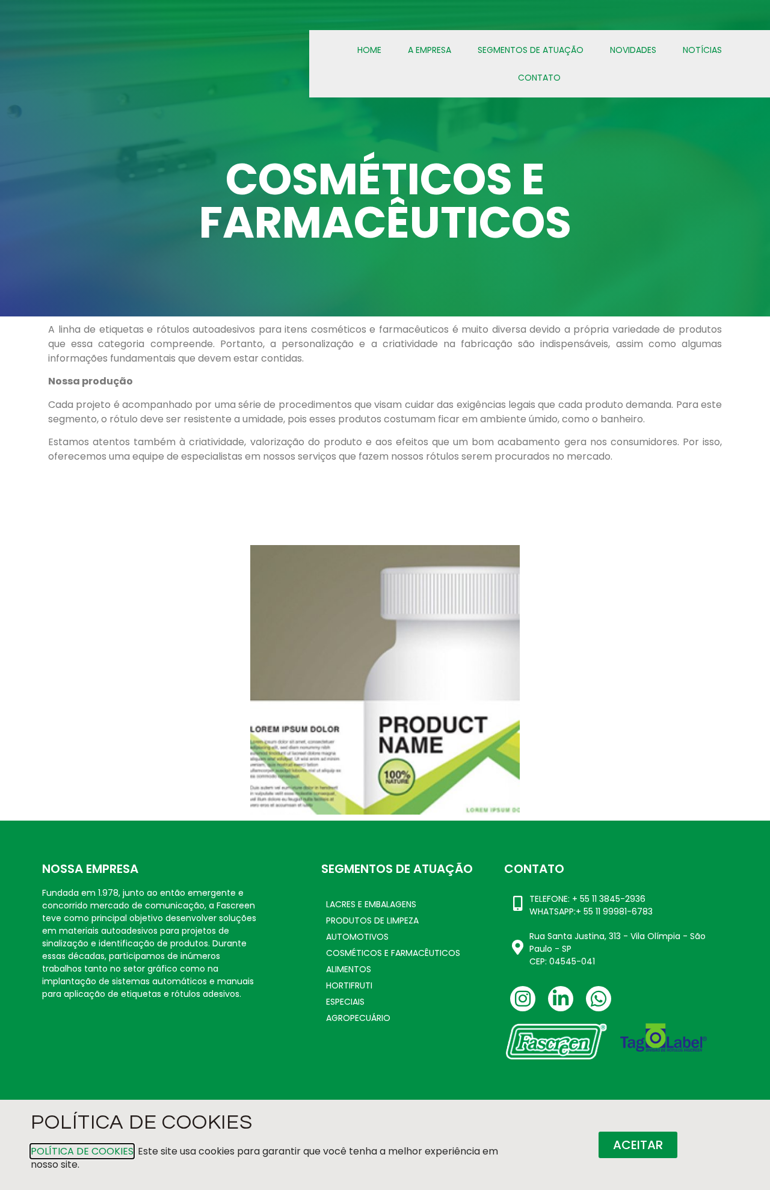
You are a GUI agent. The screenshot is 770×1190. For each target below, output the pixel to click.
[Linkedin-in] (560, 998)
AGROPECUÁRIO (358, 1018)
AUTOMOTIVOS (357, 937)
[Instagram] (522, 998)
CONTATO (539, 78)
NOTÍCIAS (702, 50)
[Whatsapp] (598, 998)
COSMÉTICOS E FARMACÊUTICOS (393, 953)
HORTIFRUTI (349, 985)
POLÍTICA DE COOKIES (82, 1151)
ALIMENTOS (348, 969)
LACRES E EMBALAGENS (371, 904)
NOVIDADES (633, 50)
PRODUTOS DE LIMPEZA (372, 920)
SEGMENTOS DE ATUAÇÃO (531, 50)
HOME (369, 50)
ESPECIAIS (345, 1002)
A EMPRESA (429, 50)
